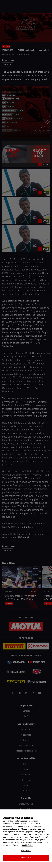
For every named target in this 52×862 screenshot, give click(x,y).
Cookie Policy (27, 845)
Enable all (26, 858)
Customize (26, 851)
